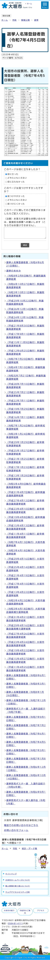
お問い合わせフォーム (16, 830)
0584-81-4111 (15, 923)
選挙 (36, 20)
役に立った (13, 174)
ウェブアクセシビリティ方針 (17, 892)
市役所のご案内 (25, 912)
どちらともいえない (17, 178)
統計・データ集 (29, 849)
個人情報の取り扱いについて (17, 886)
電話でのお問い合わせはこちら (21, 825)
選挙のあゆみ (13, 271)
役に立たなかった (16, 182)
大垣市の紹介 (9, 910)
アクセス (40, 910)
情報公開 (25, 20)
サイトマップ (11, 874)
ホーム (4, 20)
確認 (25, 245)
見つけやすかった (16, 196)
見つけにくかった (16, 204)
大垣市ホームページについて (17, 880)
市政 (14, 20)
